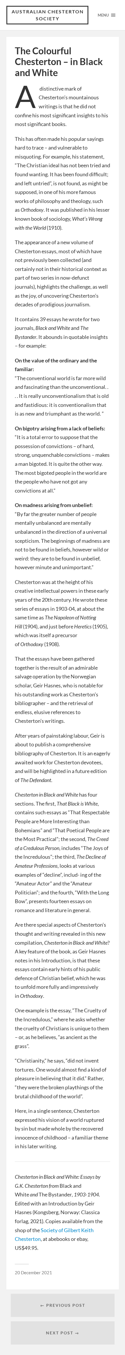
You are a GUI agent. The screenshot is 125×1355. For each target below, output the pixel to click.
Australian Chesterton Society (48, 15)
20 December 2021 (33, 1272)
